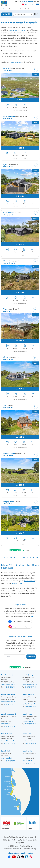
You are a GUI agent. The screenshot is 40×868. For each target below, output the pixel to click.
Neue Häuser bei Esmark (22, 9)
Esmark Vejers (27, 714)
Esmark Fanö (26, 734)
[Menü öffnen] (37, 4)
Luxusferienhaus (29, 581)
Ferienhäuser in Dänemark (17, 30)
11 (14, 557)
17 (34, 557)
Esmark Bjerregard (28, 675)
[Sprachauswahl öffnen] (23, 4)
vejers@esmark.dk (27, 721)
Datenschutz (17, 848)
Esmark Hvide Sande (8, 694)
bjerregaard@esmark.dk (29, 684)
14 (24, 557)
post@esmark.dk (27, 760)
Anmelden (31, 656)
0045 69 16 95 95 (27, 2)
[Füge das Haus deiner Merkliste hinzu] (35, 69)
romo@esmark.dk (6, 758)
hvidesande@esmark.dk (8, 701)
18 (37, 557)
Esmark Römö (5, 751)
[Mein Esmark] (32, 4)
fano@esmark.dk (27, 741)
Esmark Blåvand (6, 734)
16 (30, 557)
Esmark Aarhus (27, 751)
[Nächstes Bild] (36, 85)
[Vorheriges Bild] (3, 85)
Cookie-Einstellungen (30, 848)
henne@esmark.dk (6, 723)
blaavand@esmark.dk (7, 741)
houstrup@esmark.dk (28, 704)
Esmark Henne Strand (8, 714)
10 (11, 557)
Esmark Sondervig (7, 675)
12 (17, 557)
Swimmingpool (17, 583)
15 (27, 557)
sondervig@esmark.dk (8, 684)
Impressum (8, 848)
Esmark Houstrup (28, 694)
